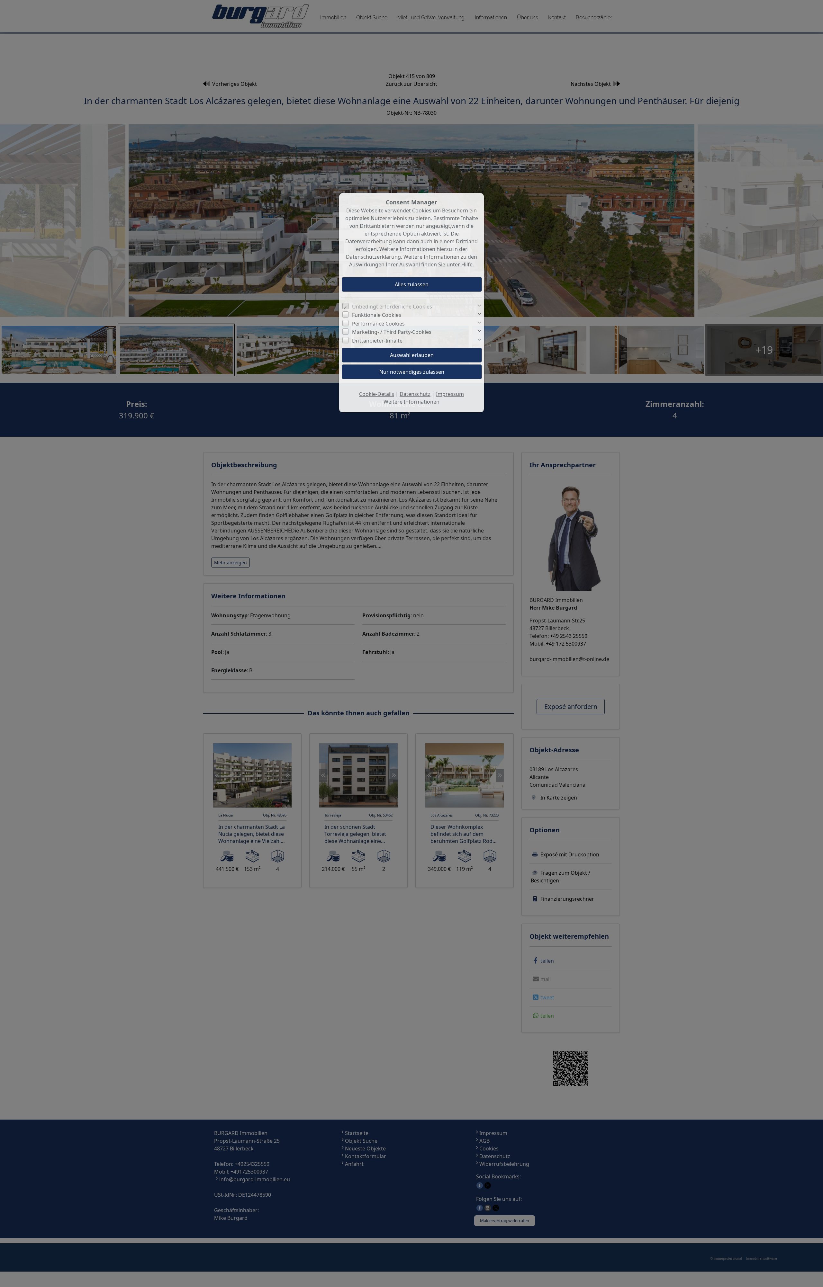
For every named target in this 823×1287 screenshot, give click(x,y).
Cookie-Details (376, 394)
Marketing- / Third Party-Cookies (391, 331)
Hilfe (467, 264)
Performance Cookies (378, 323)
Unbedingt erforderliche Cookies (392, 306)
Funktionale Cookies (376, 314)
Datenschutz (415, 394)
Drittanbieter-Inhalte (377, 340)
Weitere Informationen (411, 401)
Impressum (450, 394)
